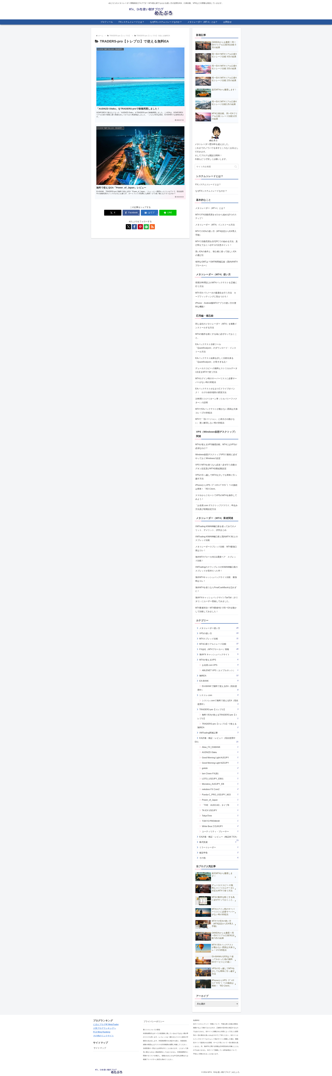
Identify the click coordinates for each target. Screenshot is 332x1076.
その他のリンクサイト (103, 1036)
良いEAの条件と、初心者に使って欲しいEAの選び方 (215, 253)
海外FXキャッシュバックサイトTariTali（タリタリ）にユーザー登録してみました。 (216, 599)
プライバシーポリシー (154, 1021)
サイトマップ (100, 1048)
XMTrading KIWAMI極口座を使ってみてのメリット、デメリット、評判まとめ (215, 528)
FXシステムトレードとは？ (208, 184)
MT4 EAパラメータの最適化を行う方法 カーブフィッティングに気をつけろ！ (215, 295)
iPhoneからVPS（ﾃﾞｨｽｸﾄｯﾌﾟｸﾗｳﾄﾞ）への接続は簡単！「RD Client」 (216, 487)
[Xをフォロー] (128, 226)
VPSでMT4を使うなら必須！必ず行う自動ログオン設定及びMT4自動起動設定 (216, 467)
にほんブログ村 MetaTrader (106, 1024)
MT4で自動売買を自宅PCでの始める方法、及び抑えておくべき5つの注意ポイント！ (216, 243)
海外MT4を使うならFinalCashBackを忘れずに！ (216, 589)
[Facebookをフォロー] (134, 226)
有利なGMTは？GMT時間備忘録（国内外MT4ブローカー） (216, 264)
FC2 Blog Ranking (101, 1032)
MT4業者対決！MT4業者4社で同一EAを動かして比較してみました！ (216, 610)
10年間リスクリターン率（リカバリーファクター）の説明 (216, 401)
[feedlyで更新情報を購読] (146, 226)
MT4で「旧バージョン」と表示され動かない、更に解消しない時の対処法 (215, 421)
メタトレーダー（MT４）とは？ (210, 208)
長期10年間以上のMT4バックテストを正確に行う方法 (216, 284)
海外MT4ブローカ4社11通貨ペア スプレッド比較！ (215, 559)
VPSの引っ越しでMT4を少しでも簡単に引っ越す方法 (216, 477)
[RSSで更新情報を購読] (152, 226)
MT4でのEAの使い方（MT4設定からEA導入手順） (215, 233)
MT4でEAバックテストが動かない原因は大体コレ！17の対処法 (216, 411)
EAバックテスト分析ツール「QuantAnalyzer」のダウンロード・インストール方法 (215, 348)
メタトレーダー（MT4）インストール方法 (215, 225)
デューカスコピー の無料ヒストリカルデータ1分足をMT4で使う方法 (216, 370)
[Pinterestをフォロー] (140, 226)
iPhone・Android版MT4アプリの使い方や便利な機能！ (215, 305)
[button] (235, 166)
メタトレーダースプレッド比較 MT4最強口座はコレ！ (216, 549)
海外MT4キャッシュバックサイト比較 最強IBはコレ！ (216, 579)
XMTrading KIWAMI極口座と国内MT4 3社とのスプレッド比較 (216, 538)
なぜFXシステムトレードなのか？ (211, 191)
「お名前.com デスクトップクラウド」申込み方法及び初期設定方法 (216, 507)
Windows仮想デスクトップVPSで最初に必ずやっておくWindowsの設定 (216, 456)
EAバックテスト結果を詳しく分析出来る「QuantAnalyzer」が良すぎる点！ (214, 360)
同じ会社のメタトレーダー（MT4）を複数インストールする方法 (216, 326)
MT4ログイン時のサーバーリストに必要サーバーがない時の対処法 (216, 380)
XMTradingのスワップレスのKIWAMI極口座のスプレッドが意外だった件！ (216, 569)
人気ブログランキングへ (104, 1028)
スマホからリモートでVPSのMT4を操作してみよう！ (216, 497)
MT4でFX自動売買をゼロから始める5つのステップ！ (216, 216)
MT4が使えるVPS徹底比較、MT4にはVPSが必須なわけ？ (216, 446)
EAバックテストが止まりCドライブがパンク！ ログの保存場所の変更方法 (215, 391)
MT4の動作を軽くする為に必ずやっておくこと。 (216, 336)
